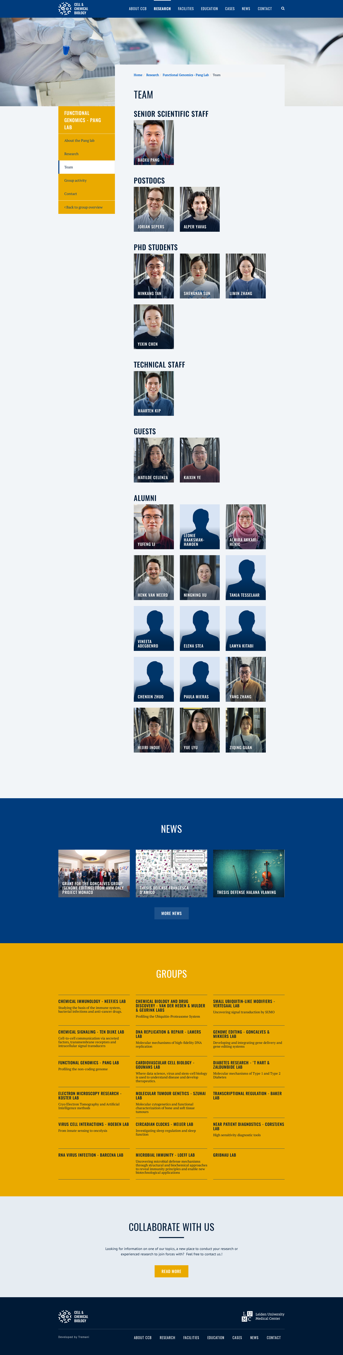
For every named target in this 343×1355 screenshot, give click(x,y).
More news (171, 913)
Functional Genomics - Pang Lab (186, 75)
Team (68, 167)
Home (138, 75)
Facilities (186, 8)
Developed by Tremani (73, 1337)
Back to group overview (84, 207)
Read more (171, 1271)
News (246, 8)
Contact (265, 8)
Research (162, 8)
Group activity (75, 180)
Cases (230, 8)
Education (209, 8)
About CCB (138, 8)
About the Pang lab (79, 140)
